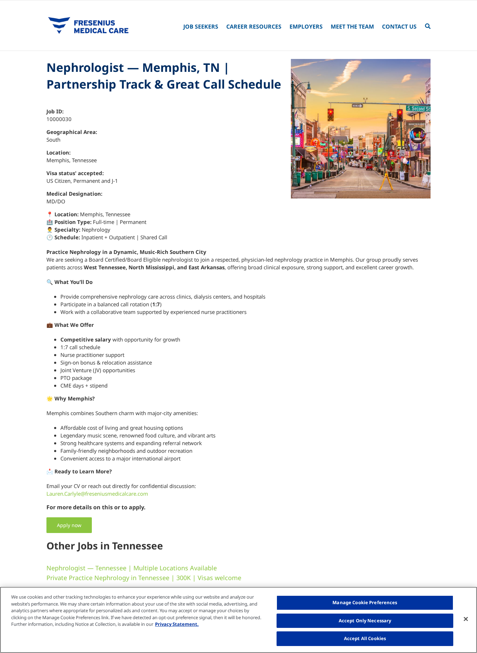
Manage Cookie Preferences (364, 602)
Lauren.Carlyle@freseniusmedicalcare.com (97, 493)
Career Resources (253, 26)
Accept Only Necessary (365, 620)
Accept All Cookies (365, 638)
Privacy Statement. (177, 624)
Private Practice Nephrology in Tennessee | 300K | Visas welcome (143, 577)
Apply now (69, 525)
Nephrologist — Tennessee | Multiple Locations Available (131, 568)
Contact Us (399, 26)
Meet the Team (352, 26)
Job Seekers (200, 26)
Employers (306, 26)
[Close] (466, 619)
